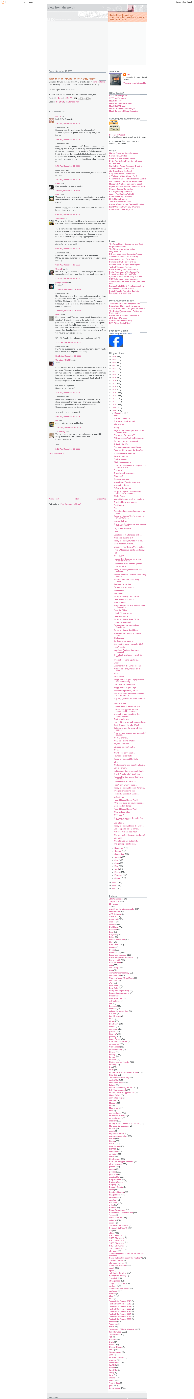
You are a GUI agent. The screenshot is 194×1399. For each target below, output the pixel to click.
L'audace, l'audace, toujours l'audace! (126, 651)
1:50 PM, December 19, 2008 (67, 180)
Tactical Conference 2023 (120, 1311)
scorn (111, 1223)
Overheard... (114, 1159)
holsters (112, 1060)
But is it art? (114, 960)
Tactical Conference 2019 (120, 1304)
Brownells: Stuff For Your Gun (122, 262)
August (117, 857)
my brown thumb (116, 1134)
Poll (115, 553)
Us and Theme (115, 1347)
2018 (114, 381)
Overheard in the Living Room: (127, 666)
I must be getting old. (123, 622)
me (110, 1105)
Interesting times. (121, 485)
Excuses (113, 1006)
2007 (114, 882)
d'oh (111, 983)
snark (111, 1268)
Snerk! (116, 663)
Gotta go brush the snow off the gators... (128, 729)
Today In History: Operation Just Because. (128, 571)
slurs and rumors (116, 1263)
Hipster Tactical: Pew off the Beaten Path (127, 186)
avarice (112, 922)
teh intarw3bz (115, 1332)
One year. (118, 838)
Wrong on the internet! (123, 538)
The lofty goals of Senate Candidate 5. (129, 699)
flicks (111, 1021)
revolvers (113, 1202)
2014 (114, 393)
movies (112, 1128)
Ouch (111, 1156)
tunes (111, 1345)
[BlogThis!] (81, 98)
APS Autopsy (115, 914)
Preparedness (115, 1179)
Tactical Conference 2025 (120, 1317)
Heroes (112, 1052)
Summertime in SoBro (119, 1288)
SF (110, 1230)
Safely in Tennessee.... (123, 488)
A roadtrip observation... (124, 473)
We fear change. (121, 738)
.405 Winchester (116, 899)
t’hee (111, 1299)
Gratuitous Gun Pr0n (118, 1042)
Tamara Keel (113, 334)
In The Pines (114, 163)
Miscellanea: (119, 424)
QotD (111, 1190)
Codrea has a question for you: (127, 706)
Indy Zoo (113, 1075)
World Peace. (119, 496)
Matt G (58, 116)
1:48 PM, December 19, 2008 (67, 166)
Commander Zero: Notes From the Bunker (127, 179)
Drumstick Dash (116, 998)
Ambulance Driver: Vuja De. (121, 209)
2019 (114, 377)
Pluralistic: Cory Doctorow (120, 197)
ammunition (114, 912)
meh (111, 1111)
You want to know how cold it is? (128, 644)
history (112, 1054)
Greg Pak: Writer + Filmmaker (122, 174)
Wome (112, 1368)
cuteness (113, 980)
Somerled (59, 218)
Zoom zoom (114, 1388)
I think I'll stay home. (123, 613)
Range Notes (114, 1195)
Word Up (113, 1370)
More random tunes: (123, 806)
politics (112, 1172)
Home (78, 499)
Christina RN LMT (63, 360)
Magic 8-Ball (114, 1095)
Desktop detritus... (122, 616)
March (117, 872)
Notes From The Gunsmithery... (127, 482)
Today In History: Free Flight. (126, 619)
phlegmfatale (61, 282)
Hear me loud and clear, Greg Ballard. (126, 580)
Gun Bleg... (119, 823)
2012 (114, 399)
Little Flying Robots (118, 199)
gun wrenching (115, 1049)
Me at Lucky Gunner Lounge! (122, 108)
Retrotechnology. (121, 456)
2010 (114, 405)
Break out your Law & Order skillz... (129, 547)
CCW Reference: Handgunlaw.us (123, 279)
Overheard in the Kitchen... (125, 782)
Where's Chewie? (116, 1357)
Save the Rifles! (120, 610)
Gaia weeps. (119, 590)
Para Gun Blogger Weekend (121, 1162)
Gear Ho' (113, 1034)
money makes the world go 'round (124, 1123)
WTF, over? (119, 556)
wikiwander (114, 1362)
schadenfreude (115, 1218)
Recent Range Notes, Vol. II (126, 800)
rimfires (112, 1208)
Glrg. (116, 762)
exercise (112, 1009)
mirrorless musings (118, 1116)
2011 (114, 402)
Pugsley (112, 1185)
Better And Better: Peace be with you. (125, 161)
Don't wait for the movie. (124, 684)
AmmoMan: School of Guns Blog (123, 257)
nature (112, 1139)
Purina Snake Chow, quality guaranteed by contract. (126, 710)
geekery (112, 1037)
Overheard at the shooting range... (129, 564)
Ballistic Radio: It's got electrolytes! (124, 264)
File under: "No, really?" (124, 435)
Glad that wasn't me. (123, 462)
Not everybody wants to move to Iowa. (128, 634)
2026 (114, 356)
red (56, 421)
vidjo (111, 1350)
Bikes (111, 937)
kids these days (116, 1082)
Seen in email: (120, 703)
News (111, 1144)
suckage (112, 1286)
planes (112, 1167)
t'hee (111, 1296)
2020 (114, 374)
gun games (114, 1044)
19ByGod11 (114, 901)
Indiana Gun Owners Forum (121, 288)
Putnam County (116, 1187)
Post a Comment (56, 453)
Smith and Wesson (117, 1265)
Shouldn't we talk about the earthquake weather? (126, 1254)
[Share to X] (84, 98)
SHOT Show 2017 (116, 1236)
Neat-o (112, 1141)
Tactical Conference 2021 (120, 1306)
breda (57, 184)
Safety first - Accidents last (121, 1213)
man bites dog (115, 1098)
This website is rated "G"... (125, 453)
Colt (111, 970)
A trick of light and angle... (125, 502)
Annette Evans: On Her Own (121, 169)
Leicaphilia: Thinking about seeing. (124, 306)
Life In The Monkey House (120, 1088)
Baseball (113, 929)
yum (78, 102)
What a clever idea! (122, 812)
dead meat (70, 102)
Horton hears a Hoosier (119, 1062)
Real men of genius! (122, 584)
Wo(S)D (112, 1365)
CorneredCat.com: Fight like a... (123, 259)
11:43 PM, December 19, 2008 (68, 311)
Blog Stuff (60, 102)
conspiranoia (115, 975)
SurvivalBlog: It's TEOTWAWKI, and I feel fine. (127, 282)
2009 (114, 408)
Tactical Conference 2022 (120, 1309)
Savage (112, 1215)
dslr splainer (114, 1001)
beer (111, 932)
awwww (112, 924)
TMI (110, 1337)
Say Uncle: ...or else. (118, 156)
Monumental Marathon (119, 1126)
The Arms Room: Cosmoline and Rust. (126, 244)
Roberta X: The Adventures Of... (123, 158)
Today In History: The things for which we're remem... (128, 492)
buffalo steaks (99, 82)
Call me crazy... (120, 768)
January (118, 878)
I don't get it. (119, 647)
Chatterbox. (119, 638)
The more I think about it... (125, 421)
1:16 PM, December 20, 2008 (67, 449)
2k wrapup (113, 904)
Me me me (113, 1108)
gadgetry (113, 1029)
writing (112, 1378)
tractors (112, 1339)
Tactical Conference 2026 (120, 1319)
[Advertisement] (97, 43)
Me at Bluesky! (115, 101)
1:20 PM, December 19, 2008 (67, 123)
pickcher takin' (115, 1164)
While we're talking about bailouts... (129, 765)
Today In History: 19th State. (126, 759)
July (116, 860)
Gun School (114, 1047)
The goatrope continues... (125, 844)
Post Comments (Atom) (71, 504)
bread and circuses (117, 955)
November (119, 848)
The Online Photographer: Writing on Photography (125, 312)
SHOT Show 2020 (116, 1243)
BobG (57, 195)
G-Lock (112, 1026)
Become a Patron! (117, 135)
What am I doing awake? (124, 741)
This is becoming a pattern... (126, 660)
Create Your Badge (125, 334)
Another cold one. (122, 719)
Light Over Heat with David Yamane (124, 207)
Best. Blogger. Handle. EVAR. (126, 725)
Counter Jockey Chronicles (121, 189)
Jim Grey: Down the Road (120, 171)
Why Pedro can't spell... (124, 753)
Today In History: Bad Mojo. (126, 630)
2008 (114, 411)
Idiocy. (117, 427)
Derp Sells (113, 988)
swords (112, 1294)
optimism (113, 1154)
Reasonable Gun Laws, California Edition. (128, 778)
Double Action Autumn (119, 993)
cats (111, 965)
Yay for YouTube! (121, 744)
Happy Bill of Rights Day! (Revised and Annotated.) (129, 681)
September (119, 854)
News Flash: (119, 677)
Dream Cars (114, 996)
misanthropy (114, 1118)
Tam (128, 74)
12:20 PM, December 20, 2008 (68, 428)
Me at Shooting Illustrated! (121, 103)
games (112, 1031)
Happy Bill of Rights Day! (125, 688)
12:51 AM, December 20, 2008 (68, 356)
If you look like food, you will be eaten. (128, 656)
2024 (114, 362)
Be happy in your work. (124, 587)
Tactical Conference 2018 (120, 1301)
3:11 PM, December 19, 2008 (67, 191)
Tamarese (113, 1324)
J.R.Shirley (60, 432)
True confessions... (122, 479)
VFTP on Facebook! (118, 98)
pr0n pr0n (113, 1174)
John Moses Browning (119, 1077)
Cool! (116, 532)
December (119, 413)
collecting (113, 968)
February (118, 875)
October (118, 851)
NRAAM (112, 1149)
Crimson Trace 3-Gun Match (121, 978)
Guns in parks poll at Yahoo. (126, 829)
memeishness (115, 1113)
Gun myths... (119, 593)
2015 (114, 390)
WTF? (111, 1380)
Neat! (116, 415)
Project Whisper (116, 1182)
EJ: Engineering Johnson (120, 192)
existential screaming (118, 1011)
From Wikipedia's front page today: (129, 550)
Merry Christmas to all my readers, (129, 499)
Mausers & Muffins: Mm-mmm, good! (125, 184)
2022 (114, 369)
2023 (114, 365)
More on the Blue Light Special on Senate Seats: (129, 431)
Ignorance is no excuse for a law (123, 1072)
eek (110, 1003)
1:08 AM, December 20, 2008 (67, 393)
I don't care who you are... (125, 785)
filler (111, 1019)
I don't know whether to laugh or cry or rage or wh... (130, 466)
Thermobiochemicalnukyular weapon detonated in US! (130, 525)
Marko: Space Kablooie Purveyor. (123, 153)
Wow (111, 1375)
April (116, 869)
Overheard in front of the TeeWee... (129, 450)
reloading (113, 1197)
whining (112, 1360)
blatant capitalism (117, 940)
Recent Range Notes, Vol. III (126, 691)
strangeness (114, 1281)
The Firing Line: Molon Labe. (122, 249)
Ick (110, 1067)
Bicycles (113, 935)
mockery (113, 1121)
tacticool (113, 1322)
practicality (114, 1177)
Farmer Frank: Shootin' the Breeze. (124, 315)
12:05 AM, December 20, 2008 (68, 342)
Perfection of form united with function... (127, 626)
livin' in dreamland (117, 1090)
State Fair (113, 1278)
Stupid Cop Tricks (117, 1283)
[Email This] (79, 98)
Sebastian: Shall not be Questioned (124, 303)
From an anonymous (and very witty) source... (130, 734)
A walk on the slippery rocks (121, 909)
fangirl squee (115, 1016)
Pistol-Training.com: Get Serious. (124, 269)
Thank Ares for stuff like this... (127, 774)
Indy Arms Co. (115, 252)
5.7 (110, 906)
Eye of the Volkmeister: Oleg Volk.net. (125, 276)
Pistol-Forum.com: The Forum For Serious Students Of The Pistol (124, 273)
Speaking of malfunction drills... (128, 535)
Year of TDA (114, 1383)
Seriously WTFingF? (118, 1228)
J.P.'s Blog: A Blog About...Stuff (123, 176)
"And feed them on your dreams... (129, 803)
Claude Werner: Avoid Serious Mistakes (126, 204)
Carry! (116, 508)
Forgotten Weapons (117, 246)
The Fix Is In (114, 1334)
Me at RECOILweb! (117, 106)
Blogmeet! (118, 476)
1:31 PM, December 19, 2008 (67, 140)
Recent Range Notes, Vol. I (125, 809)
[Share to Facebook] (87, 98)
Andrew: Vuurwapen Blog (120, 320)
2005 (114, 888)
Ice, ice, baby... (120, 521)
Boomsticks (114, 952)
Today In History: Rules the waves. (129, 826)
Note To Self (114, 1146)
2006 (114, 885)
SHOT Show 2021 (116, 1246)
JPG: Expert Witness (118, 318)
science (112, 1220)
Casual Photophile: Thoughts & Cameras (127, 308)
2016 (114, 387)
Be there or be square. (123, 641)
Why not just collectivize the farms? (129, 835)
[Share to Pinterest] (89, 98)
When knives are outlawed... (126, 841)
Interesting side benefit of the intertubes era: (126, 715)
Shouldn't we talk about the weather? (125, 1258)
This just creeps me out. (124, 791)
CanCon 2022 (115, 963)
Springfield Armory (117, 1276)
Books (112, 950)
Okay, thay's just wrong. (124, 599)
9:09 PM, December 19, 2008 (67, 278)
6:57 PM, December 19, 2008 (67, 265)
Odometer (113, 1151)
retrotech (113, 1200)
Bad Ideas (113, 927)
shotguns (113, 1251)
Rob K (58, 315)
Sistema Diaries (116, 1260)
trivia (111, 1342)
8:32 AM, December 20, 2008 (67, 417)
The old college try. (122, 418)
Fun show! (118, 470)
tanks (111, 1327)
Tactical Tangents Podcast (120, 267)
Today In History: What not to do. (128, 541)
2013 (114, 396)
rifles (111, 1205)
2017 (114, 384)
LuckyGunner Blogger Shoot (121, 1093)
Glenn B (58, 269)
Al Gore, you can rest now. (125, 832)
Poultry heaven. (121, 459)
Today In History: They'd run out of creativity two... (129, 517)
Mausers (113, 1103)
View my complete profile (134, 83)
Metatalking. (119, 797)
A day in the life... (121, 444)
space (111, 1271)
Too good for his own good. (126, 441)
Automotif (113, 919)
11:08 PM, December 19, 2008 (68, 289)
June (116, 863)
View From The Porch (61, 7)
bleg (111, 942)
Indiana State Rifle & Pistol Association (126, 286)
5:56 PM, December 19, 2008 (67, 249)
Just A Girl (114, 1080)
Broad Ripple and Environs (121, 957)
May (116, 866)
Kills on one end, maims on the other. (127, 670)
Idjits (111, 1070)
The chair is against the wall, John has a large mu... (129, 819)
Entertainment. (120, 602)
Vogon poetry (115, 1352)
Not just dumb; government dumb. (129, 771)
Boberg (112, 947)
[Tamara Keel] (116, 346)
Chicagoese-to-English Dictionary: (129, 438)
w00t (111, 1355)
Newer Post (54, 499)
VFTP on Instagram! (118, 96)
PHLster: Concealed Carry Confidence (125, 254)
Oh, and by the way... (123, 529)
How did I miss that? (123, 756)
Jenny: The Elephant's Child (121, 194)
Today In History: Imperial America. (129, 788)
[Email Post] (75, 98)
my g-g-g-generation (118, 1136)
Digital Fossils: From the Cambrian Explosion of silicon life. (124, 292)
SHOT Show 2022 (116, 1248)
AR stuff (112, 917)
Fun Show (113, 1024)
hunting (112, 1065)
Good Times (114, 1039)
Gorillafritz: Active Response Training (125, 166)
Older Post (101, 499)
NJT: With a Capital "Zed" (120, 323)
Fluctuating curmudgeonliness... (128, 447)
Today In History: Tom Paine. (126, 596)
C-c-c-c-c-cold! (120, 567)
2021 (114, 372)
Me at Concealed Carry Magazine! (123, 111)
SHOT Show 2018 (116, 1238)
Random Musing (116, 1192)
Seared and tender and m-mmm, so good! (129, 512)
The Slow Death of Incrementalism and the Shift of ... (129, 695)
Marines (112, 1100)
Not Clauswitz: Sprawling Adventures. (125, 181)
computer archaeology (119, 973)
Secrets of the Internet (119, 1225)
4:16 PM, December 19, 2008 (67, 214)
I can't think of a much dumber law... (130, 722)
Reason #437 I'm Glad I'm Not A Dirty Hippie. (130, 576)
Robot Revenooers (117, 1210)
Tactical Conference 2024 (120, 1314)
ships (111, 1233)
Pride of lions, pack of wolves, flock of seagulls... (129, 606)
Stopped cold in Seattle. (124, 747)
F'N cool (112, 1014)
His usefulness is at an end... (126, 794)
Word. (116, 674)
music (112, 1131)
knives (112, 1085)
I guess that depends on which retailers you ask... (127, 560)
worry (111, 1373)
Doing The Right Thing (119, 991)
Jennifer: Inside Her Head (120, 202)
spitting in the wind (117, 1273)
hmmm (112, 1057)
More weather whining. (124, 544)
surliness (113, 1291)
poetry (112, 1169)
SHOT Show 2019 (116, 1241)
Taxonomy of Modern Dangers (122, 1329)
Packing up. (119, 505)
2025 (114, 359)
